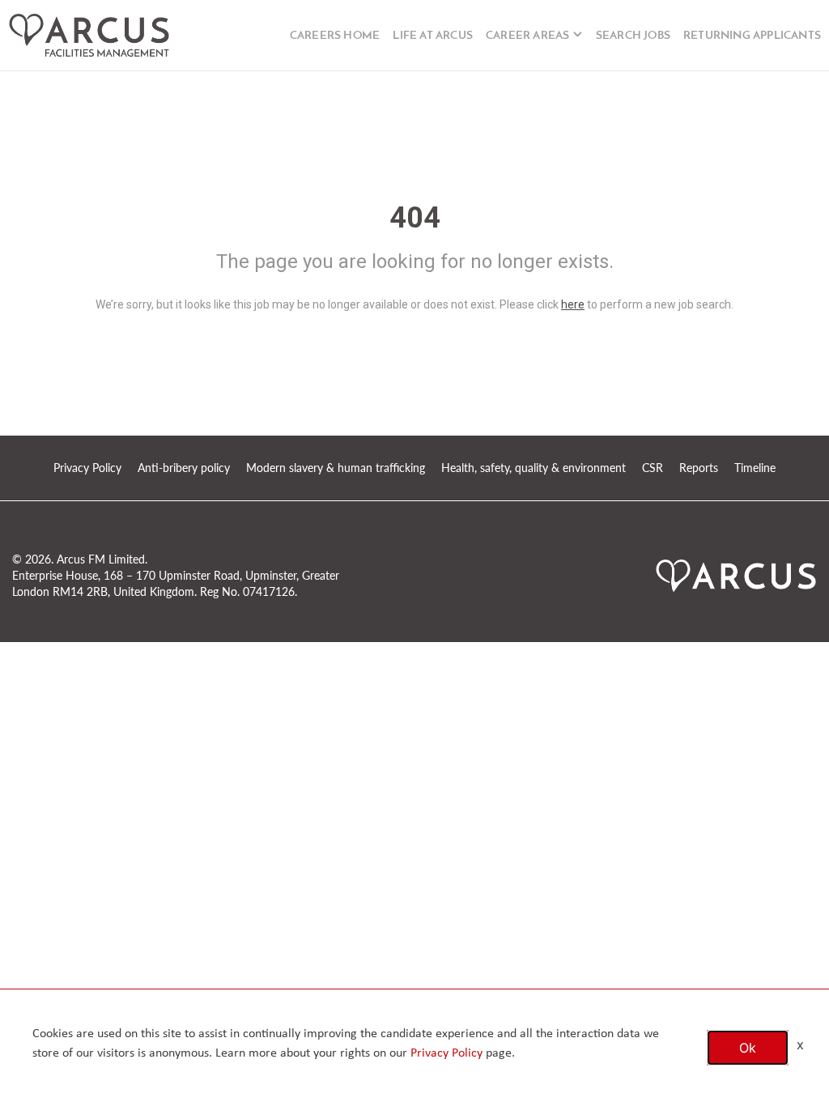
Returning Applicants (752, 36)
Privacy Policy (87, 467)
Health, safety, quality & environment (533, 467)
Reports (698, 467)
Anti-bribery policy (184, 467)
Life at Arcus (433, 36)
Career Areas (527, 36)
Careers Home (335, 36)
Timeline (755, 467)
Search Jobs (633, 36)
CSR (652, 467)
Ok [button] (747, 1048)
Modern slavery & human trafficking (335, 467)
